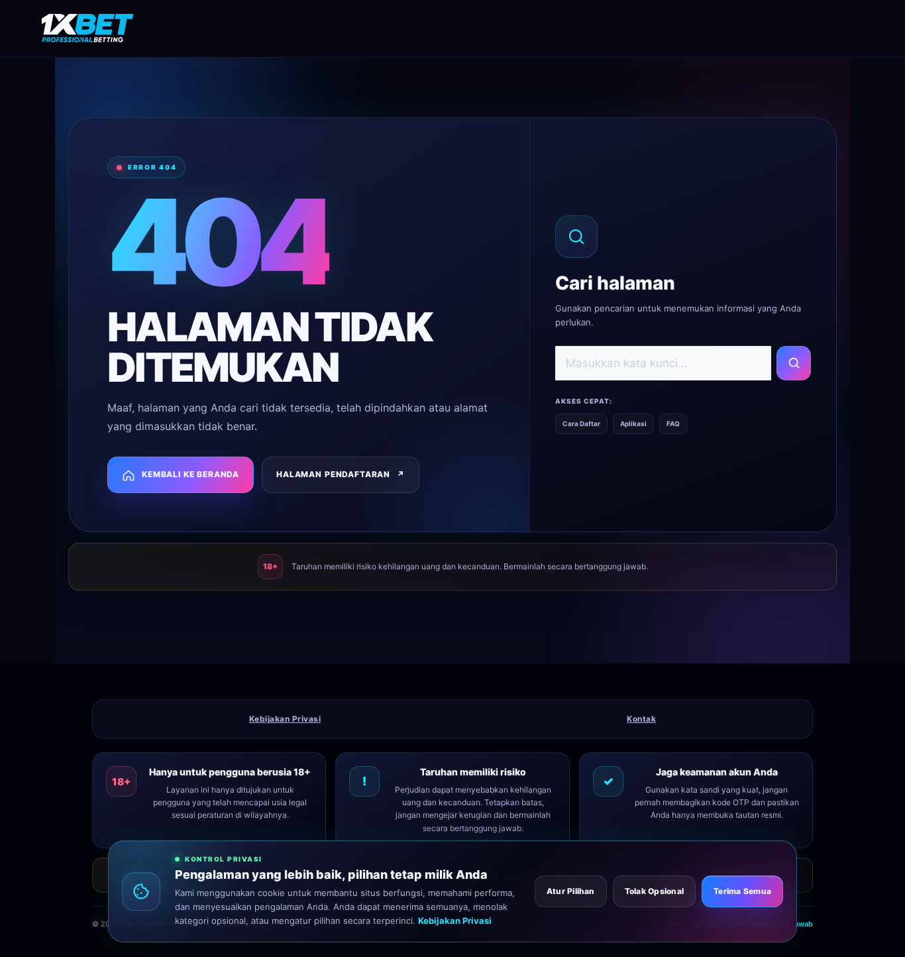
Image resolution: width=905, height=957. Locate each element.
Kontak (641, 719)
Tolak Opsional (654, 891)
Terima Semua (742, 891)
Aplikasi (633, 423)
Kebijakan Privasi (285, 719)
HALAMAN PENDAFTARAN (340, 474)
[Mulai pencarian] (793, 363)
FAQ (673, 423)
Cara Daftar (581, 423)
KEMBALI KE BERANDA (190, 474)
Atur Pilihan (571, 891)
